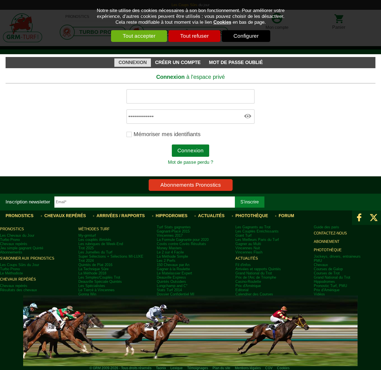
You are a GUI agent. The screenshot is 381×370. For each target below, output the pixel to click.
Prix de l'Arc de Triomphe (255, 277)
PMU (318, 260)
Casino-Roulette (248, 281)
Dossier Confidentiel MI (175, 294)
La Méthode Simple (172, 256)
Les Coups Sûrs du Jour (19, 265)
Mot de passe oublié (236, 62)
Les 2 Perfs (166, 260)
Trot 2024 (86, 260)
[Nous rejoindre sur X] (373, 217)
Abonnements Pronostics (190, 185)
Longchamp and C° (172, 286)
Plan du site (221, 368)
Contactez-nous (330, 233)
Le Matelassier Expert (174, 273)
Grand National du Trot (253, 273)
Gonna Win (87, 294)
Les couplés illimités (94, 240)
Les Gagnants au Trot (253, 227)
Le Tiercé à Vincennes (96, 290)
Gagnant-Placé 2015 (173, 231)
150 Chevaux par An (173, 265)
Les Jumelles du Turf (95, 252)
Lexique (176, 368)
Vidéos (319, 294)
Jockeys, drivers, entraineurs (337, 256)
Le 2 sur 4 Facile (170, 252)
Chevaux (321, 265)
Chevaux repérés (65, 215)
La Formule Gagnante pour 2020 (183, 240)
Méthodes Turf (94, 229)
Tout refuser (194, 36)
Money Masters (169, 248)
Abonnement (326, 241)
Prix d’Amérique (326, 290)
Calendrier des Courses (254, 294)
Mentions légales (248, 368)
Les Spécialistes (91, 286)
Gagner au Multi (248, 244)
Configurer (246, 36)
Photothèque (251, 215)
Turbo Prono (10, 240)
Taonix (161, 368)
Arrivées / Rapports (121, 215)
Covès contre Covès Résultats (181, 244)
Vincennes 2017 (170, 235)
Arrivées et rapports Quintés (258, 269)
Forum (286, 215)
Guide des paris (326, 227)
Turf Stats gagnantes (174, 227)
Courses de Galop (328, 269)
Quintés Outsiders (171, 281)
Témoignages (197, 368)
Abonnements (11, 252)
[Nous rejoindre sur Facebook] (359, 217)
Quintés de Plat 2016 (95, 265)
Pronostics (19, 215)
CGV (269, 368)
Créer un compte (178, 62)
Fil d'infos (243, 265)
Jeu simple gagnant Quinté (21, 248)
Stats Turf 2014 (169, 290)
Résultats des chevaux (18, 290)
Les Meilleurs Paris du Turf (257, 240)
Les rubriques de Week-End (100, 244)
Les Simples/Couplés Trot (99, 277)
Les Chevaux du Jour (17, 235)
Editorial (242, 290)
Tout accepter (139, 36)
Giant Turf (243, 235)
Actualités (211, 215)
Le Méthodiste (11, 273)
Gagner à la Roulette (173, 269)
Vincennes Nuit (247, 248)
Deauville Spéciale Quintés (100, 281)
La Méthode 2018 (92, 273)
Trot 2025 (86, 248)
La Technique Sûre (93, 269)
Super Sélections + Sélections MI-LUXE (110, 256)
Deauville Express (171, 277)
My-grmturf (87, 235)
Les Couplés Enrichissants (257, 231)
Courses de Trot (327, 273)
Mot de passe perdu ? (190, 162)
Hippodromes (171, 215)
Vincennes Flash (248, 252)
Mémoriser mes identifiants (167, 134)
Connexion (133, 62)
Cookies (222, 22)
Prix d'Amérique (248, 286)
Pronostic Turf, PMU (330, 286)
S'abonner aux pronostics (27, 258)
